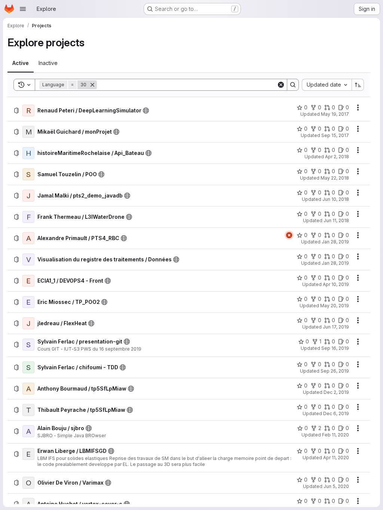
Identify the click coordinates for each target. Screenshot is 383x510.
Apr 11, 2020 (336, 457)
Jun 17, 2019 (336, 327)
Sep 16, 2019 (335, 348)
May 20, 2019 (334, 305)
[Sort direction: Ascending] (358, 85)
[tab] (20, 63)
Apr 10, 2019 (336, 284)
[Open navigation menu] (23, 9)
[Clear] (280, 84)
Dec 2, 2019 (336, 392)
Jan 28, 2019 (335, 242)
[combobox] (327, 85)
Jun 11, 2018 (336, 220)
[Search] (293, 85)
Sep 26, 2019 (335, 371)
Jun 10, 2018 (335, 199)
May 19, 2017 (335, 114)
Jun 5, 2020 (336, 486)
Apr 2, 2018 (337, 156)
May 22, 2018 (335, 178)
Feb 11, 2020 (335, 435)
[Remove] (92, 84)
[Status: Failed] (289, 235)
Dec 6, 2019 (336, 413)
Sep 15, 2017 (335, 135)
